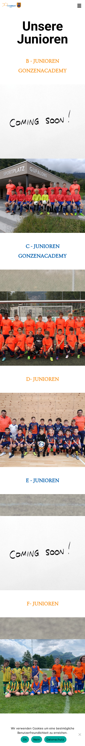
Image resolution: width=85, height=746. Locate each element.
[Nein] (79, 734)
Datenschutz (55, 739)
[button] (79, 6)
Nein (36, 739)
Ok (25, 739)
